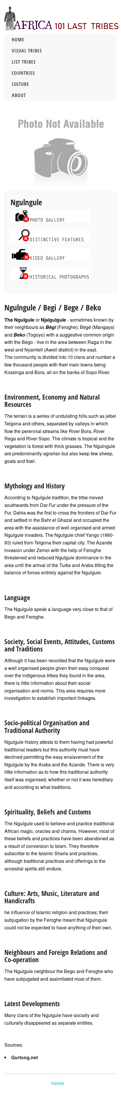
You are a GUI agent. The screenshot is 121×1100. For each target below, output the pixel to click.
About (19, 95)
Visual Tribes (27, 50)
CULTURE (20, 84)
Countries (23, 73)
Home (18, 39)
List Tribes (24, 62)
